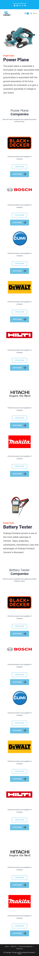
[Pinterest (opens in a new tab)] (20, 5)
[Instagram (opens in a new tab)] (22, 5)
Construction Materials (25, 946)
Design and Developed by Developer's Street (23, 953)
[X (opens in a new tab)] (14, 5)
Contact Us (19, 949)
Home (7, 946)
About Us (13, 946)
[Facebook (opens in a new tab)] (17, 5)
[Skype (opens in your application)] (25, 5)
